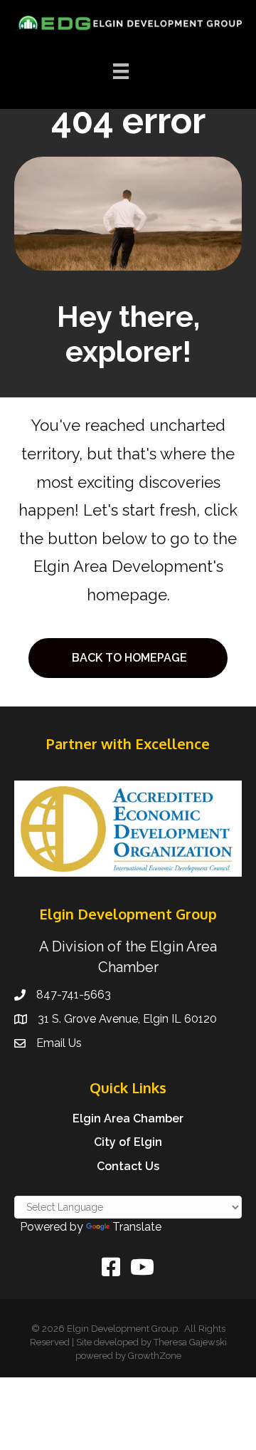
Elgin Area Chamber (128, 1118)
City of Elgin (128, 1142)
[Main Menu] (120, 71)
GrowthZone (154, 1355)
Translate (136, 1226)
